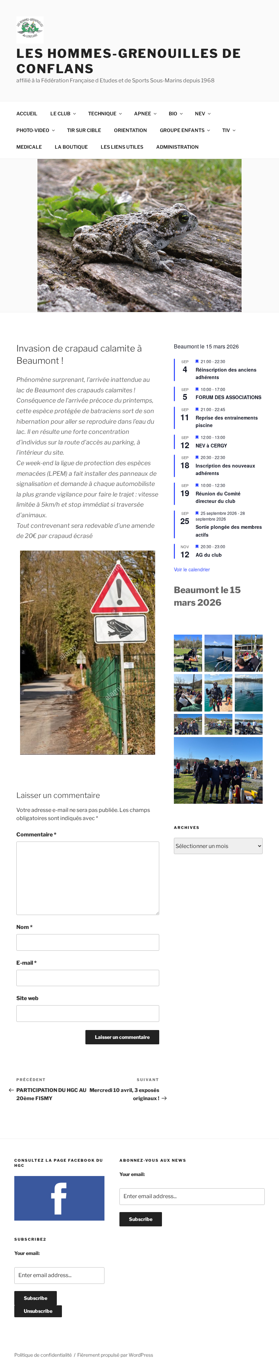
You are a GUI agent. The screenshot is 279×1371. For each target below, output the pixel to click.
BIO (173, 113)
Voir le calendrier (192, 569)
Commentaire (36, 834)
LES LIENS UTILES (122, 147)
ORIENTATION (130, 130)
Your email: (27, 1253)
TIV (226, 130)
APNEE (142, 113)
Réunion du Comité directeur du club (218, 497)
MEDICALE (29, 147)
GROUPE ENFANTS (182, 130)
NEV (200, 113)
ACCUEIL (26, 113)
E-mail (26, 963)
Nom (24, 927)
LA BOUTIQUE (71, 147)
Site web (27, 998)
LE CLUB (60, 113)
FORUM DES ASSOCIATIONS (228, 397)
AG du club (209, 554)
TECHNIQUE (102, 113)
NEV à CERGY (211, 445)
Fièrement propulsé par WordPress (115, 1355)
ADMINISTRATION (177, 147)
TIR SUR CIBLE (84, 130)
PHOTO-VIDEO (32, 130)
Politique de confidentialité (43, 1355)
